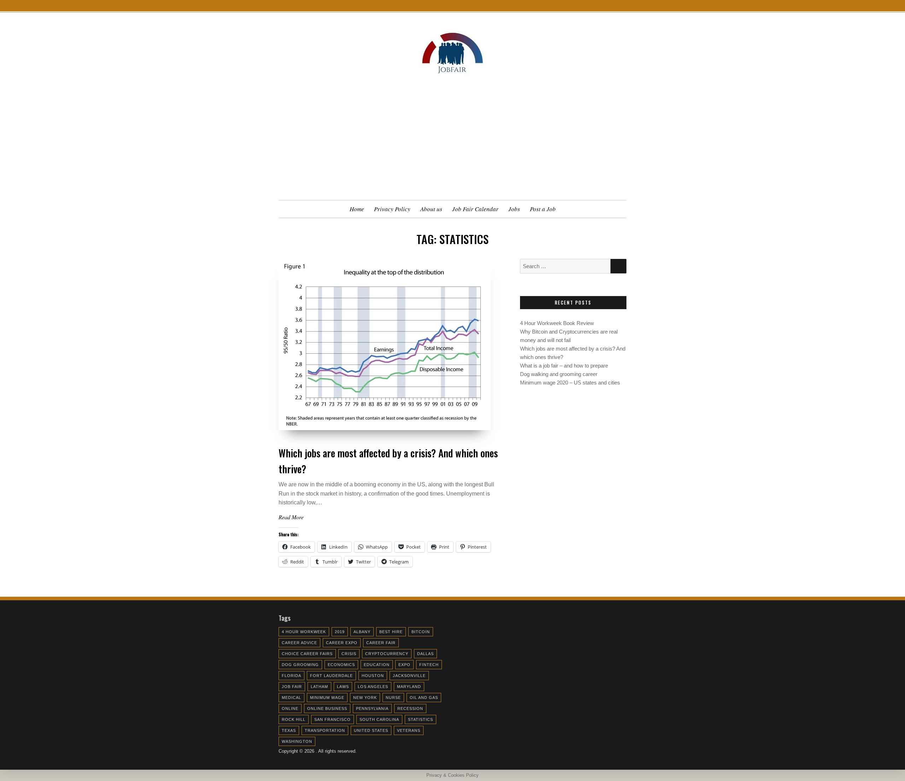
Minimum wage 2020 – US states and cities (570, 383)
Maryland (409, 686)
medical (291, 697)
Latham (319, 686)
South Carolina (379, 719)
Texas (289, 730)
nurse (393, 697)
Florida (291, 675)
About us (431, 209)
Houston (373, 675)
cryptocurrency (386, 654)
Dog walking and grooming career (558, 374)
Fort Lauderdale (331, 675)
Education (377, 665)
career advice (299, 643)
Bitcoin (420, 632)
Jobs (514, 209)
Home (357, 209)
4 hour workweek (304, 632)
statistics (420, 719)
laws (343, 686)
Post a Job (543, 209)
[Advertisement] (452, 146)
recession (410, 708)
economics (341, 665)
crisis (348, 654)
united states (371, 730)
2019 (340, 632)
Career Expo (341, 643)
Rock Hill (293, 719)
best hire (391, 632)
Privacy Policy (392, 209)
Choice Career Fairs (307, 654)
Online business (327, 708)
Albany (362, 632)
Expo (404, 665)
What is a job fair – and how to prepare (564, 366)
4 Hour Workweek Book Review (557, 323)
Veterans (408, 730)
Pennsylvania (372, 708)
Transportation (325, 730)
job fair (292, 686)
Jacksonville (409, 675)
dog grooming (300, 665)
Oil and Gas (424, 697)
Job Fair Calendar (475, 209)
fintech (429, 665)
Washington (297, 741)
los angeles (373, 686)
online (290, 708)
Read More (291, 517)
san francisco (332, 719)
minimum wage (327, 697)
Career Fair (381, 643)
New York (365, 697)
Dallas (425, 654)
